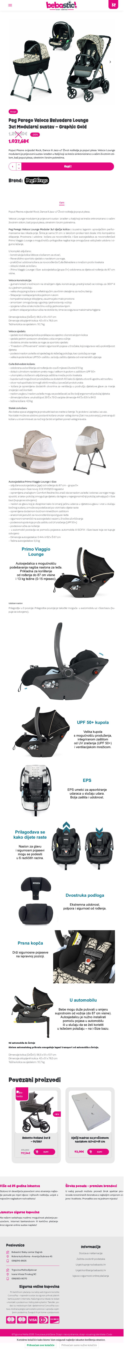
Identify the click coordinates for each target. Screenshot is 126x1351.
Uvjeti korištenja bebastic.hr (91, 1270)
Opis (61, 202)
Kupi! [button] (46, 1151)
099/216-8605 (19, 1260)
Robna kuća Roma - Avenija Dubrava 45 (32, 1256)
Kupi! (67, 166)
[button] (18, 165)
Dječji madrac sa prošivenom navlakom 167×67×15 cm (90, 1139)
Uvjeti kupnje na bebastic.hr (91, 1264)
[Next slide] (110, 62)
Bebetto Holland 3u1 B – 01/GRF (36, 1139)
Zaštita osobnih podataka (91, 1258)
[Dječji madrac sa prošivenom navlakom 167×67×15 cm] (90, 1112)
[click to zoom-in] (62, 62)
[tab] (61, 202)
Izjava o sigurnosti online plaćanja (91, 1275)
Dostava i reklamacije (90, 1253)
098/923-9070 (19, 1278)
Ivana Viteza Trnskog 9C (24, 1274)
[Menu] (13, 5)
